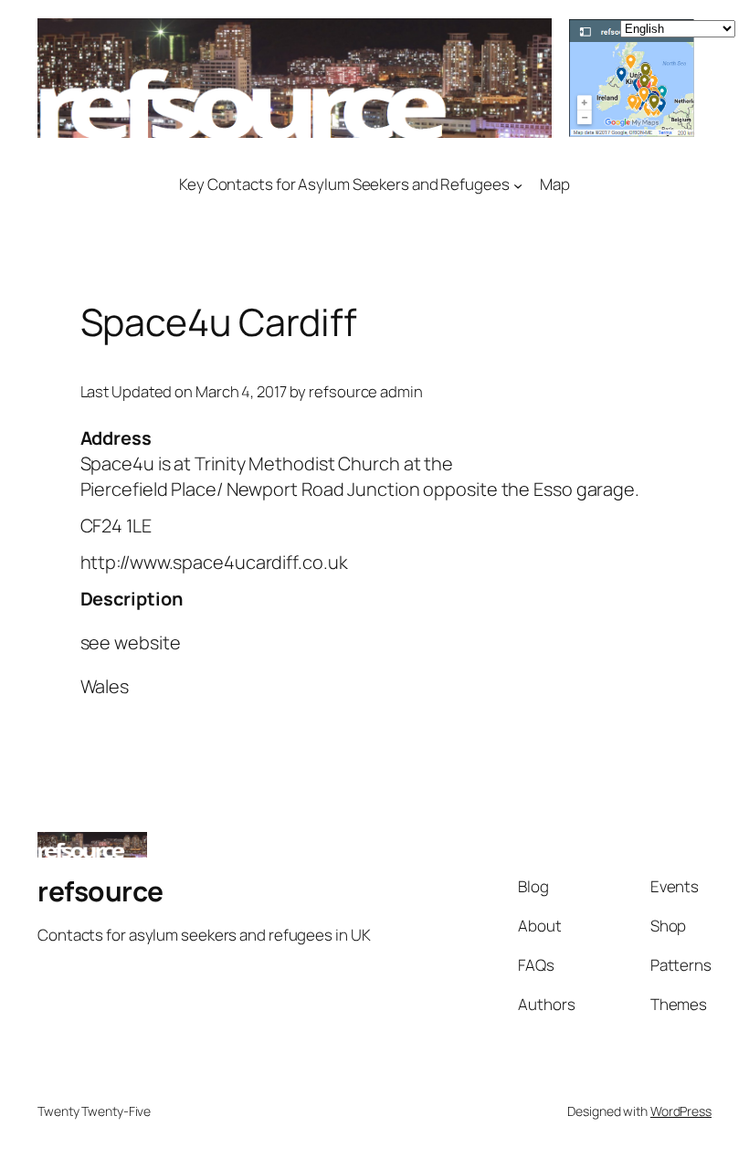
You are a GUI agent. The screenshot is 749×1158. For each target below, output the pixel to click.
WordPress (681, 1111)
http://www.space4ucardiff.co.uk (214, 562)
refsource (100, 891)
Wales (105, 686)
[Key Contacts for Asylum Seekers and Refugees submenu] (517, 184)
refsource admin (366, 391)
